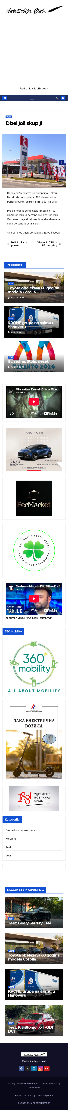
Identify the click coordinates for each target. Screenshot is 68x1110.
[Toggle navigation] (31, 98)
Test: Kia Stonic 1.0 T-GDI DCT (30, 1029)
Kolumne (11, 838)
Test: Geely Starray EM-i (29, 923)
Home (18, 1095)
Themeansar (34, 1087)
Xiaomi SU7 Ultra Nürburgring (47, 244)
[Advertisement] (34, 50)
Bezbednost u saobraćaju (21, 830)
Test (8, 847)
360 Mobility (29, 1095)
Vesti (8, 117)
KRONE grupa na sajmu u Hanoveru (31, 324)
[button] (57, 98)
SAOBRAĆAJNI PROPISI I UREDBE (34, 1103)
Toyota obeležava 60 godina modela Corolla (33, 290)
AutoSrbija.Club (45, 1095)
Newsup (53, 1083)
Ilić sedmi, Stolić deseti (28, 361)
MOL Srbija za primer (19, 244)
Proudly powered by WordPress (24, 1083)
